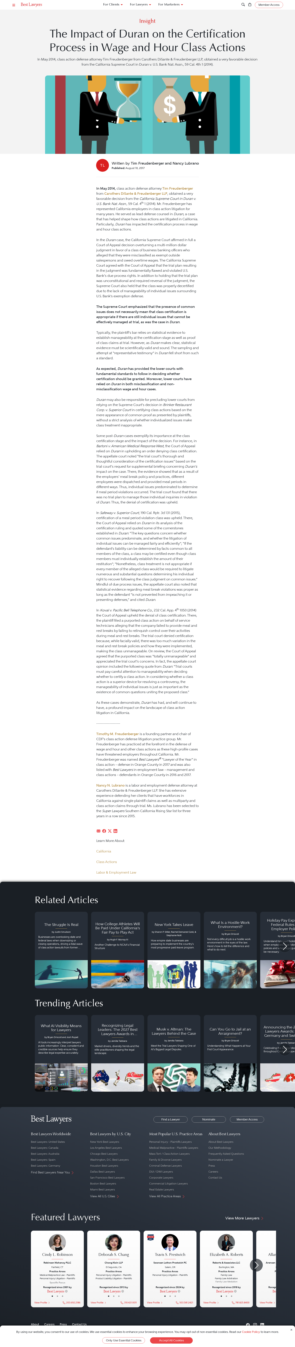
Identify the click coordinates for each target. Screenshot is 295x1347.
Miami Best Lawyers (102, 1189)
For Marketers (169, 4)
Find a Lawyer (170, 1119)
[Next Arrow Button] (284, 946)
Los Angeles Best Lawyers (106, 1147)
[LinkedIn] (262, 1324)
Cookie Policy (251, 1332)
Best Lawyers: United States (48, 1141)
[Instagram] (255, 1324)
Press (211, 1165)
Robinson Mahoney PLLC (57, 1262)
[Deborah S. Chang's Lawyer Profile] (114, 1247)
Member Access (247, 1119)
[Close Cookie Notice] (291, 1330)
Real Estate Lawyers (161, 1189)
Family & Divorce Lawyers (165, 1159)
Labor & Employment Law (116, 872)
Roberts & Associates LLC (226, 1262)
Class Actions (106, 862)
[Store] (249, 5)
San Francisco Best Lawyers (107, 1177)
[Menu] (14, 5)
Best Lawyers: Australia (45, 1153)
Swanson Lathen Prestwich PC (170, 1262)
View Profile (40, 1302)
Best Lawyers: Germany (45, 1165)
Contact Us (215, 1177)
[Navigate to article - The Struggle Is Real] (61, 950)
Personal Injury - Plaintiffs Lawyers (170, 1141)
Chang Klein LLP (114, 1262)
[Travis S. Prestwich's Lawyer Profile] (170, 1247)
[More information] (66, 1291)
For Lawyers (139, 4)
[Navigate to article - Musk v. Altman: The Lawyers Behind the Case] (174, 1053)
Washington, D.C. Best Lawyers (109, 1159)
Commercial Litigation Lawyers (168, 1183)
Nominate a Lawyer (220, 1159)
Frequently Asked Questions (226, 1153)
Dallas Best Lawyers (102, 1171)
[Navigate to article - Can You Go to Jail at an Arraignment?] (230, 1053)
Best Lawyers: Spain (43, 1159)
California (103, 851)
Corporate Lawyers (161, 1177)
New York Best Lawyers (104, 1141)
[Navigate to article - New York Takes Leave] (174, 950)
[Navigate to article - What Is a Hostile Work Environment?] (230, 950)
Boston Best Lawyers (103, 1183)
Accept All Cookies (171, 1340)
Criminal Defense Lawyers (165, 1165)
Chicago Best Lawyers (104, 1153)
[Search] (243, 5)
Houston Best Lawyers (104, 1165)
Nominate (208, 1119)
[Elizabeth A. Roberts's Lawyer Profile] (226, 1247)
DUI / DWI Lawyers (161, 1171)
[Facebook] (248, 1324)
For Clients (111, 4)
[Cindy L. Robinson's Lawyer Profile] (57, 1247)
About (35, 1324)
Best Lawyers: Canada (44, 1147)
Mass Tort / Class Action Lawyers (169, 1153)
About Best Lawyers (220, 1141)
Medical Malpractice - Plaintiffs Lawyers (173, 1147)
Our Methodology (219, 1147)
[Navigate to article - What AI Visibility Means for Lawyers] (61, 1053)
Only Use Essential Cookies (123, 1340)
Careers (213, 1171)
